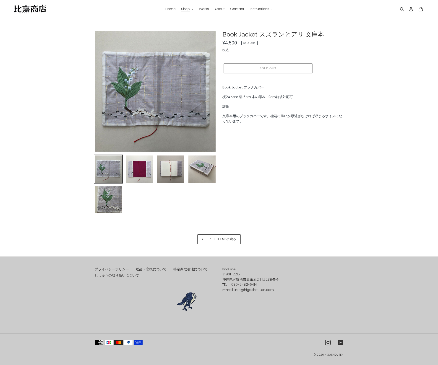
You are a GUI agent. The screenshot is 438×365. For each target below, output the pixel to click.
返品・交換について (151, 269)
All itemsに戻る (222, 239)
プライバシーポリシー (112, 269)
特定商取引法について (190, 269)
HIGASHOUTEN (334, 355)
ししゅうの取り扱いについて (117, 275)
